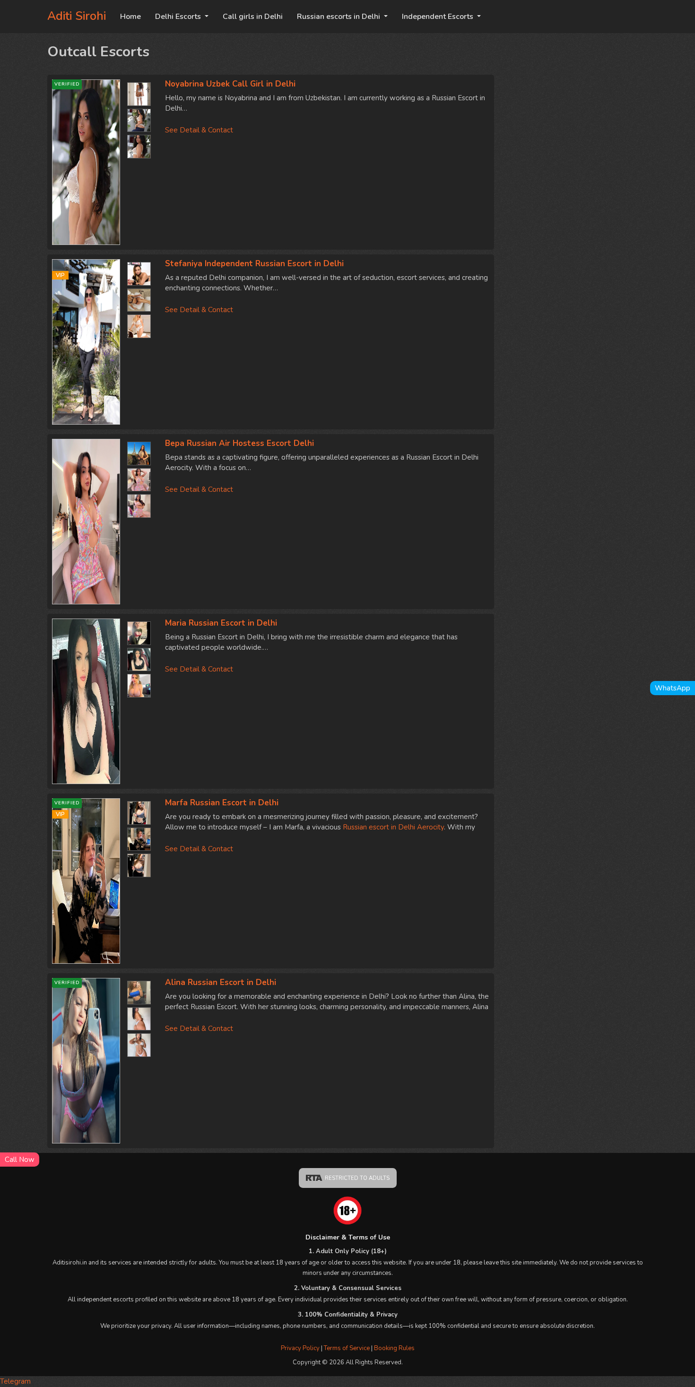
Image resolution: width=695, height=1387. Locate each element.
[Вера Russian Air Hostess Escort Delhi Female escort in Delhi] (86, 521)
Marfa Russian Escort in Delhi (221, 802)
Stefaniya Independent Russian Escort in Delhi (254, 263)
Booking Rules (394, 1348)
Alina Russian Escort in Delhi (220, 982)
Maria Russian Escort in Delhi (221, 623)
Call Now (20, 1159)
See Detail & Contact (199, 130)
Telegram (15, 1381)
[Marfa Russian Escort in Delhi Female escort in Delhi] (139, 810)
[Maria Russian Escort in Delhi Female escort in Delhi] (86, 701)
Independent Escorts (438, 16)
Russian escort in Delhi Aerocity (393, 827)
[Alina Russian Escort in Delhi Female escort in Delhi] (139, 990)
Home (130, 16)
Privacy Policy (300, 1348)
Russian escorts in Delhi (339, 16)
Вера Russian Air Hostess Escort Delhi (239, 443)
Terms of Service (347, 1348)
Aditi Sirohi (76, 16)
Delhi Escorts (179, 16)
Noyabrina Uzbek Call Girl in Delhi (230, 84)
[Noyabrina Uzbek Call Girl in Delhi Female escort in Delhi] (139, 91)
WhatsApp (672, 688)
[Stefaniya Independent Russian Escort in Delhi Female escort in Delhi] (139, 271)
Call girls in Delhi (253, 16)
